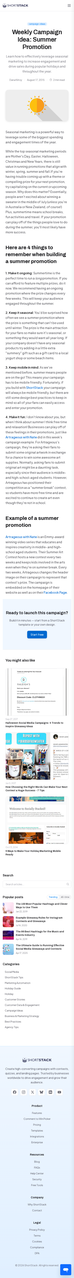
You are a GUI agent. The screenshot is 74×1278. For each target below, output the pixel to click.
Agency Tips (12, 1027)
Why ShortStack (37, 1204)
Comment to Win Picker (37, 1118)
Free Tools (37, 1185)
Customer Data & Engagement (22, 1004)
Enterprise (37, 1142)
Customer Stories (15, 999)
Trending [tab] (53, 897)
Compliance (37, 1247)
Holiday (9, 993)
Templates (37, 1130)
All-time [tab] (65, 897)
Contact (37, 1210)
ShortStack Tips (14, 977)
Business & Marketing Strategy (22, 1016)
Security (37, 1179)
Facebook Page (55, 592)
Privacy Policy (37, 1229)
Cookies (37, 1241)
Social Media (12, 971)
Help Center (37, 1173)
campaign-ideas (37, 24)
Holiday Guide (13, 988)
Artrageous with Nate (21, 437)
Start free (37, 634)
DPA (37, 1253)
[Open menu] (69, 5)
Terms (37, 1235)
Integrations (37, 1136)
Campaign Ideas (14, 1010)
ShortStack (34, 387)
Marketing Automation (17, 982)
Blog (37, 1161)
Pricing (37, 1124)
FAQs (37, 1167)
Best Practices (13, 1021)
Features (37, 1112)
